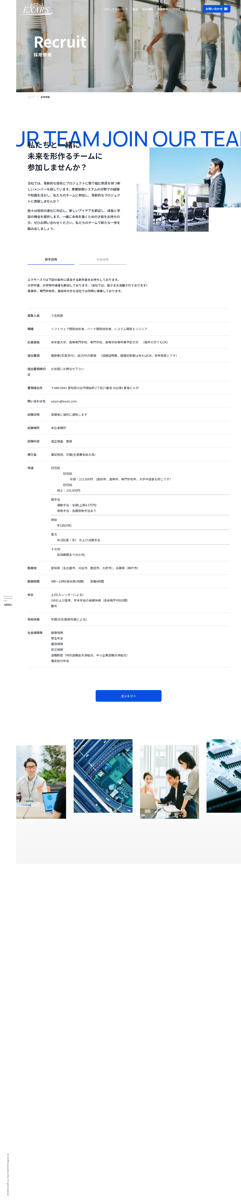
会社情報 (147, 9)
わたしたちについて (116, 9)
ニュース (190, 9)
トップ (30, 96)
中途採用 (103, 259)
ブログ (176, 9)
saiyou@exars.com (64, 401)
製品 (135, 9)
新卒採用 (51, 259)
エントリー (128, 696)
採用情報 (162, 9)
